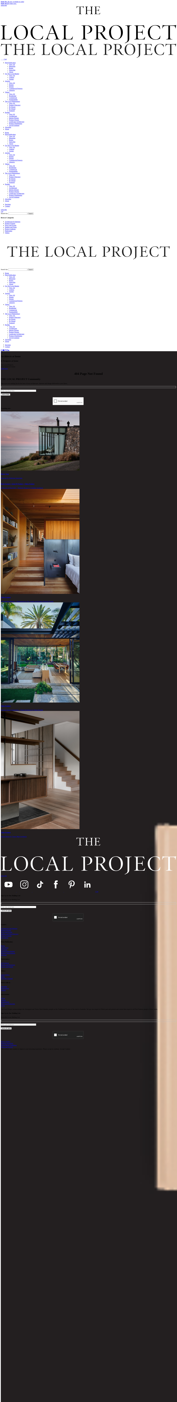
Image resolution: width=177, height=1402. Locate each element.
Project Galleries (10, 229)
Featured (12, 111)
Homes (11, 85)
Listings (11, 77)
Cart (5, 59)
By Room (12, 107)
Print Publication (10, 63)
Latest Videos (5, 975)
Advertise (8, 127)
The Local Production (8, 1004)
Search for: (4, 213)
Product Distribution (15, 123)
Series (3, 977)
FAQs (3, 1006)
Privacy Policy (5, 1041)
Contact (7, 206)
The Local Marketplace (12, 101)
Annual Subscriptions (8, 951)
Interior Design (14, 118)
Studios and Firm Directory (9, 934)
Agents (11, 79)
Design (11, 87)
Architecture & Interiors (12, 222)
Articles (7, 81)
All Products (5, 963)
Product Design (14, 120)
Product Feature (10, 223)
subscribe (4, 5)
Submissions (5, 988)
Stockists (8, 204)
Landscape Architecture (16, 122)
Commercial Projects (15, 88)
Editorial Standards (7, 1043)
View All (12, 64)
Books (11, 68)
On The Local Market (12, 74)
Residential (12, 96)
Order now (4, 368)
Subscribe (12, 70)
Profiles (7, 112)
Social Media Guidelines (9, 1045)
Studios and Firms (11, 227)
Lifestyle (12, 90)
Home (7, 132)
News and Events (10, 225)
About (11, 72)
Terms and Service (7, 1047)
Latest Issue (4, 948)
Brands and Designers (8, 965)
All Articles (4, 938)
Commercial (13, 98)
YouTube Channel (7, 978)
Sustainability (13, 99)
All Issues (4, 949)
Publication (8, 231)
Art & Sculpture (14, 125)
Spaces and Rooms (7, 967)
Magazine (12, 66)
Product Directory (15, 105)
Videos (7, 92)
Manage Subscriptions (8, 953)
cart (2, 211)
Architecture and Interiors (9, 928)
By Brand (12, 109)
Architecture (13, 116)
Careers (3, 990)
